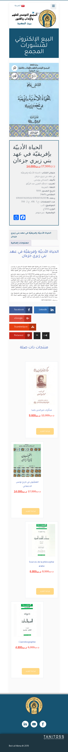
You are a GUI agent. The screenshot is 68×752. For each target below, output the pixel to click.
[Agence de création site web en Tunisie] (54, 739)
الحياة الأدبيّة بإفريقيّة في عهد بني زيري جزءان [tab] (31, 235)
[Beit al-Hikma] (34, 18)
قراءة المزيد (45, 431)
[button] (14, 68)
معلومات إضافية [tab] (20, 243)
